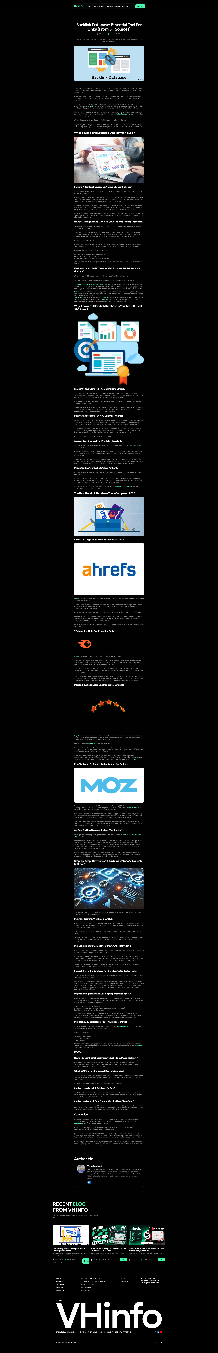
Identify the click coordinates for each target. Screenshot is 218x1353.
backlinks (93, 106)
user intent (138, 1046)
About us (95, 6)
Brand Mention (86, 1287)
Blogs (123, 1278)
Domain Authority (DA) (82, 284)
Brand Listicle (85, 1290)
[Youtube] (161, 1332)
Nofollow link (103, 299)
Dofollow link (104, 297)
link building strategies (123, 486)
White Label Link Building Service (93, 1281)
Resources (124, 1281)
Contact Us (60, 1290)
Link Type (77, 297)
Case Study (117, 6)
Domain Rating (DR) (100, 284)
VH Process (110, 6)
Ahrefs (76, 599)
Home (89, 6)
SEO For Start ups (87, 1284)
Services (101, 6)
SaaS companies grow (126, 114)
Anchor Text (78, 292)
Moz (75, 806)
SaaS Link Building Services (90, 1278)
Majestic (77, 736)
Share (87, 1261)
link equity (134, 759)
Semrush (77, 656)
